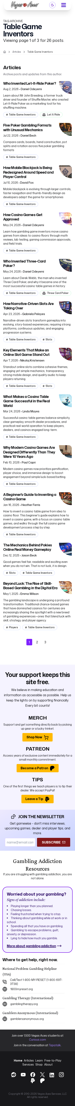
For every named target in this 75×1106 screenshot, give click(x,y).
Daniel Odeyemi (31, 89)
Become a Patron (34, 768)
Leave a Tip (34, 799)
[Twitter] (42, 1074)
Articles (29, 1060)
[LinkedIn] (51, 1075)
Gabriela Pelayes (33, 314)
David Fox (27, 182)
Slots (49, 339)
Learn (39, 1060)
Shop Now (34, 737)
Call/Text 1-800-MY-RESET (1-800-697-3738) (36, 982)
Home (18, 1060)
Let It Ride (53, 114)
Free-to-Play (52, 1060)
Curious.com (37, 1039)
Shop (39, 1064)
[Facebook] (33, 1074)
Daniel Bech (28, 135)
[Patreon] (42, 1080)
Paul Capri (29, 462)
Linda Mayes (31, 411)
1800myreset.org (21, 989)
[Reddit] (13, 1074)
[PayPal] (33, 1080)
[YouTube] (23, 1074)
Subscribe (51, 842)
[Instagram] (61, 1074)
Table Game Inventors (22, 114)
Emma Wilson (29, 594)
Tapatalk (55, 1045)
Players (13, 627)
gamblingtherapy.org (24, 1004)
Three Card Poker (58, 293)
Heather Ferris (30, 505)
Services (28, 1064)
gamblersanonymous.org (27, 1019)
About (48, 1064)
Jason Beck (29, 555)
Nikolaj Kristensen (32, 360)
